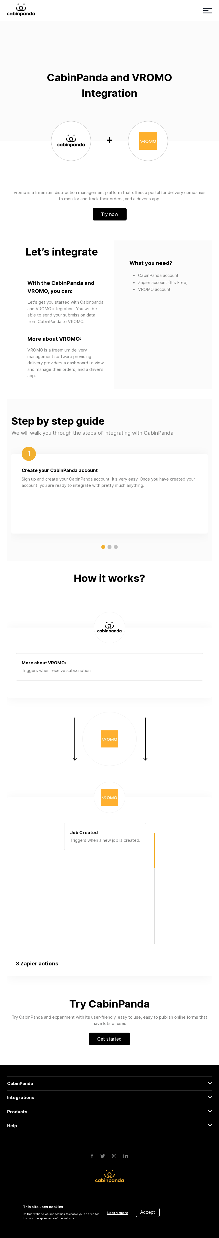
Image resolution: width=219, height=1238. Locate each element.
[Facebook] (92, 1156)
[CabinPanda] (21, 10)
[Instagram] (114, 1156)
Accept (147, 1212)
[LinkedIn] (125, 1156)
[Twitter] (102, 1156)
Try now (109, 214)
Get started (109, 1039)
